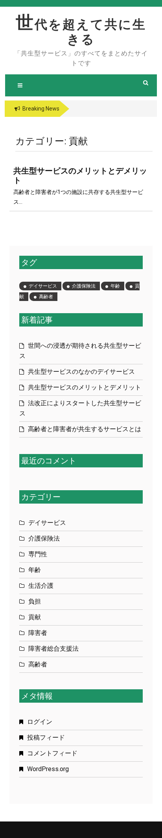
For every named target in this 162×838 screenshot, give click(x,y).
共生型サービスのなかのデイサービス (81, 371)
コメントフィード (52, 753)
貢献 (34, 617)
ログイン (39, 721)
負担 (34, 601)
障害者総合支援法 (53, 648)
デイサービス (43, 286)
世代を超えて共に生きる (81, 32)
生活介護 (40, 585)
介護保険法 (84, 286)
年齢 (115, 286)
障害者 (37, 633)
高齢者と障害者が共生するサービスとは (84, 429)
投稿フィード (46, 737)
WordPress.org (48, 769)
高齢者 (46, 296)
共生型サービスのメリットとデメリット (84, 387)
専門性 (37, 554)
